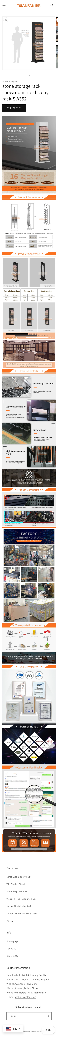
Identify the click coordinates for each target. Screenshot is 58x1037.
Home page (12, 941)
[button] (4, 5)
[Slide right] (36, 75)
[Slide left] (21, 75)
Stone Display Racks (16, 891)
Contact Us (12, 955)
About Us (11, 948)
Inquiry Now (14, 107)
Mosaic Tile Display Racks (19, 906)
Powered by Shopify (38, 1031)
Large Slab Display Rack (18, 876)
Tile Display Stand (15, 884)
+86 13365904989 (37, 992)
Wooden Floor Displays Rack (21, 898)
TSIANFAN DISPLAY (25, 1031)
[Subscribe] (47, 1016)
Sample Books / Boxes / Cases (22, 913)
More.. (9, 920)
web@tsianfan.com (25, 996)
